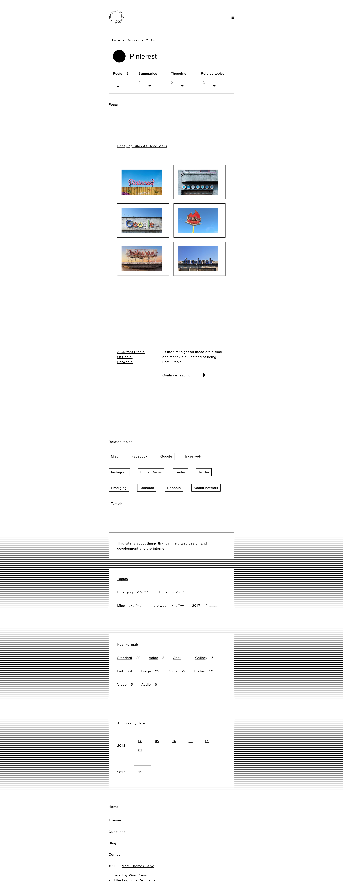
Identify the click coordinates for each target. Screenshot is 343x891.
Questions (117, 831)
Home (116, 40)
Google (166, 456)
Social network (206, 487)
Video (122, 684)
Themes (115, 820)
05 (157, 741)
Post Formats (128, 644)
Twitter (203, 472)
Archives (133, 40)
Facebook (139, 456)
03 (191, 741)
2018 (121, 745)
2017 (196, 605)
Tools (163, 592)
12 (140, 772)
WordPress (138, 875)
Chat (177, 657)
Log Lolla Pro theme (139, 880)
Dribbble (174, 487)
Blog (112, 843)
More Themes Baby (138, 866)
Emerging (119, 487)
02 (207, 741)
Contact (115, 854)
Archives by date (131, 723)
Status (199, 671)
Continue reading (176, 375)
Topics (150, 40)
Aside (153, 657)
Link (120, 671)
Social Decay (151, 472)
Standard (124, 657)
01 (140, 750)
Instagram (119, 472)
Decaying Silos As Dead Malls (142, 146)
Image (146, 671)
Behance (146, 487)
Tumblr (116, 503)
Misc (115, 456)
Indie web (193, 456)
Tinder (180, 472)
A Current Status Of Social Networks (131, 356)
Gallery (201, 657)
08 (140, 741)
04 (174, 741)
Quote (173, 671)
